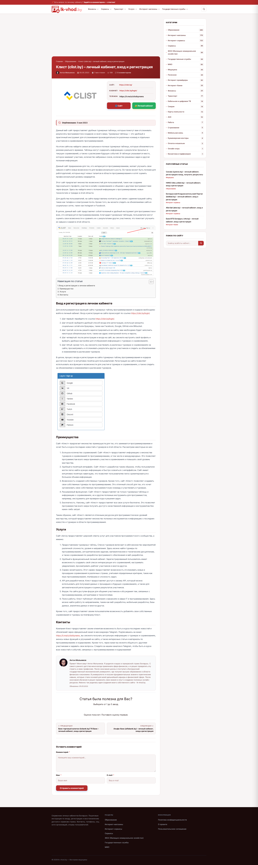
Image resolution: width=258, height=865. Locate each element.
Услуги (131, 9)
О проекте (162, 824)
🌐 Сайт (119, 106)
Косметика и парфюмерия (179, 154)
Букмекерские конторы (178, 138)
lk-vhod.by (62, 860)
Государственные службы (173, 9)
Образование (70, 61)
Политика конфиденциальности (172, 820)
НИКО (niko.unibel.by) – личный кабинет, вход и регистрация (183, 184)
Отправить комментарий (72, 788)
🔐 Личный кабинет (144, 106)
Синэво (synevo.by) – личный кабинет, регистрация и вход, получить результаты (184, 173)
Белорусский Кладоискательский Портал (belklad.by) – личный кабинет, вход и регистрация (184, 197)
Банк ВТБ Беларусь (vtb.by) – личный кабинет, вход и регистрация (182, 220)
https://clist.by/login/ (128, 90)
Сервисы (105, 9)
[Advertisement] (106, 37)
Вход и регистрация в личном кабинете (77, 285)
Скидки (171, 106)
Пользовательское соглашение (172, 829)
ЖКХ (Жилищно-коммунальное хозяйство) (182, 52)
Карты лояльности (176, 112)
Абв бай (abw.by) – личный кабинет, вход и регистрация (184, 209)
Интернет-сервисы (176, 40)
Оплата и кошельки (176, 143)
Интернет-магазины (148, 9)
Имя (58, 775)
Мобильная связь (175, 133)
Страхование (173, 127)
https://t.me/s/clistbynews (68, 635)
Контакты (64, 295)
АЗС (169, 117)
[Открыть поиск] (203, 9)
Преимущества (66, 289)
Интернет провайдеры (178, 80)
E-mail (110, 775)
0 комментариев (124, 73)
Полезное (172, 75)
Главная (59, 61)
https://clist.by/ (125, 85)
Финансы (92, 9)
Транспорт (118, 9)
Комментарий (63, 752)
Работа (171, 122)
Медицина (172, 69)
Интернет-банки (175, 85)
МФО (170, 64)
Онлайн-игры (174, 148)
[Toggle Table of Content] (150, 281)
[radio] (96, 709)
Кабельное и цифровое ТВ (179, 101)
